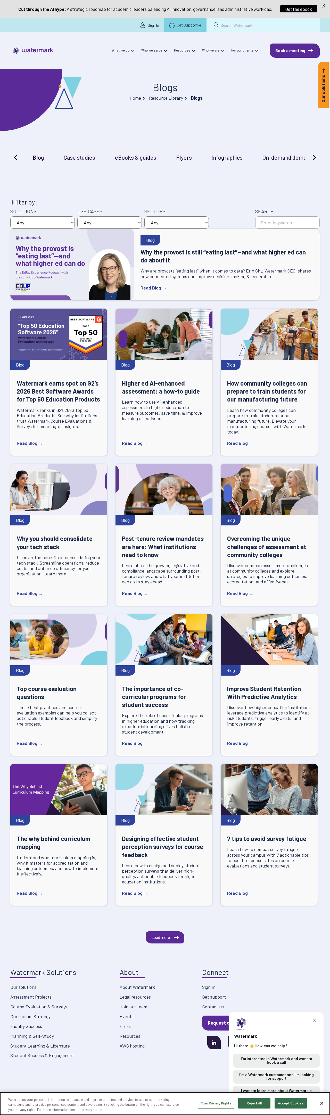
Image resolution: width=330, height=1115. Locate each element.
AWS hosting (132, 1046)
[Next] (314, 157)
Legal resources (135, 997)
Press (125, 1026)
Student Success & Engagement (42, 1055)
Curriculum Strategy (30, 1016)
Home (135, 98)
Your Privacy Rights (216, 1103)
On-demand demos (285, 157)
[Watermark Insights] (33, 50)
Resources (130, 1036)
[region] (165, 1103)
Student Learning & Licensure (40, 1046)
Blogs (165, 87)
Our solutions (23, 987)
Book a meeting (290, 50)
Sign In (153, 25)
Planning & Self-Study (32, 1036)
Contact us (213, 1006)
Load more (160, 937)
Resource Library (166, 98)
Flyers (184, 157)
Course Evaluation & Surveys (38, 1006)
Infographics (227, 157)
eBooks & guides (135, 157)
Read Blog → (154, 288)
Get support (214, 997)
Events (127, 1016)
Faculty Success (26, 1026)
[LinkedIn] (214, 1042)
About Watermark (137, 987)
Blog (38, 157)
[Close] (321, 1103)
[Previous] (16, 157)
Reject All (254, 1103)
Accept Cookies (290, 1103)
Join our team (133, 1006)
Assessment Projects (31, 997)
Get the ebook (298, 9)
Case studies (79, 157)
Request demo (223, 1023)
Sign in (208, 987)
